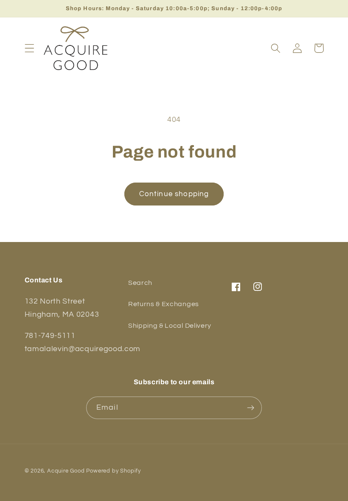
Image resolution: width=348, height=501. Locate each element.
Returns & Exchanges (163, 304)
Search (140, 282)
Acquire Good (66, 471)
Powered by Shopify (113, 471)
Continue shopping (174, 194)
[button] (29, 48)
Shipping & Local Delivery (169, 325)
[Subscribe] (250, 408)
